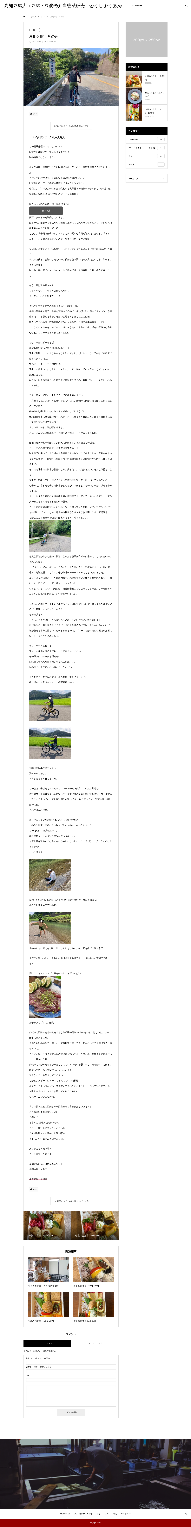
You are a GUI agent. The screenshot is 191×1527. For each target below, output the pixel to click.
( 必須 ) (38, 1358)
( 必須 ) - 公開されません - (39, 1367)
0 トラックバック (94, 1343)
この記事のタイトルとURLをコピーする (71, 126)
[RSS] (186, 1514)
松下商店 (46, 210)
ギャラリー (137, 5)
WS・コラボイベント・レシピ (87, 1514)
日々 (34, 30)
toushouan (65, 1514)
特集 (115, 1514)
